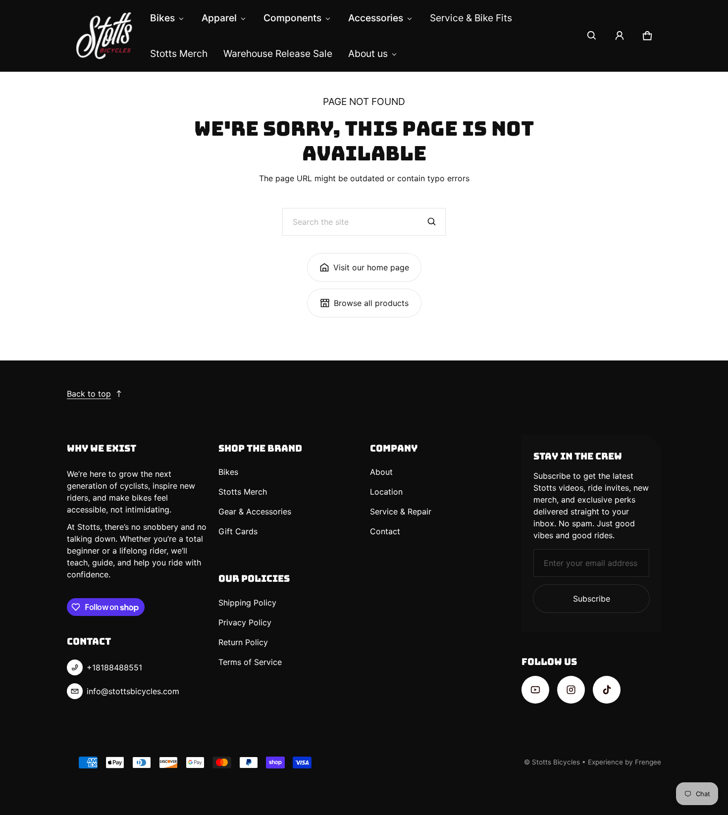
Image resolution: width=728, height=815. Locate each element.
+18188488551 (114, 667)
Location (386, 492)
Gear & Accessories (254, 511)
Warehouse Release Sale (277, 53)
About (381, 472)
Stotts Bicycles (556, 762)
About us (368, 53)
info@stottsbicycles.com (133, 691)
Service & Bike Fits (471, 18)
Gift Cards (238, 531)
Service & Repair (400, 511)
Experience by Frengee (624, 762)
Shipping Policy (247, 603)
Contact (385, 531)
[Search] (432, 222)
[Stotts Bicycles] (104, 35)
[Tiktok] (607, 690)
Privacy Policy (244, 622)
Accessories (375, 18)
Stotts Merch (179, 53)
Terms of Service (250, 662)
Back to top (89, 394)
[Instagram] (571, 690)
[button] (592, 36)
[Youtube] (535, 690)
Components (292, 18)
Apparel (219, 18)
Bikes (162, 18)
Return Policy (243, 642)
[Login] (619, 36)
